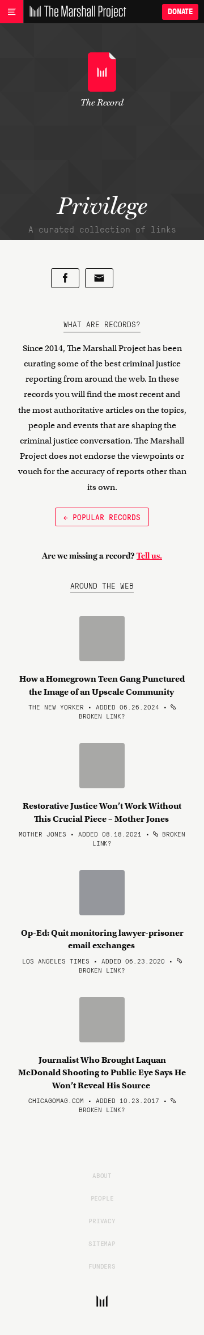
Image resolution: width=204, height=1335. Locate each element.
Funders (102, 1265)
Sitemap (102, 1243)
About (102, 1175)
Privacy (102, 1220)
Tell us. (149, 556)
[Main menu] (11, 12)
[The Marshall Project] (75, 12)
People (102, 1197)
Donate (180, 11)
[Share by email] (99, 278)
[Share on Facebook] (65, 278)
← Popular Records (102, 517)
